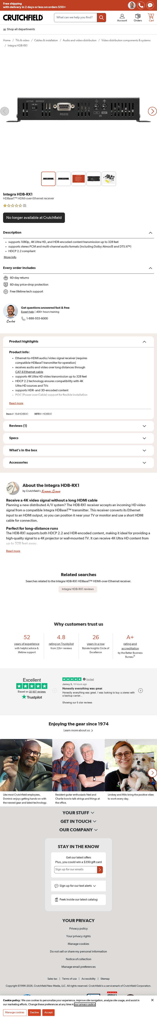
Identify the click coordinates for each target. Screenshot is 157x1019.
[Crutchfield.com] (23, 17)
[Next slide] (152, 111)
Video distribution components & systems (125, 40)
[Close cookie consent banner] (152, 1000)
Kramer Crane (50, 491)
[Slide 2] (63, 179)
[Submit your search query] (101, 17)
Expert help (27, 312)
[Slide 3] (78, 179)
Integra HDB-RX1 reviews (78, 589)
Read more (16, 403)
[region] (78, 772)
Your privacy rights (78, 936)
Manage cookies (78, 944)
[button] (152, 772)
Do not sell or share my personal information (78, 951)
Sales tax (52, 979)
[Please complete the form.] (100, 869)
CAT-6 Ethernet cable (29, 372)
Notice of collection (78, 959)
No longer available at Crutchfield (34, 218)
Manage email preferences (78, 967)
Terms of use (69, 979)
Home (7, 40)
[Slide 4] (94, 179)
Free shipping (34, 5)
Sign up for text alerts (76, 885)
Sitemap (105, 979)
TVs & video (22, 40)
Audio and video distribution (79, 40)
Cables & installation (46, 40)
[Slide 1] (48, 179)
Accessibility (89, 979)
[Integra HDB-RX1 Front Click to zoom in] (78, 111)
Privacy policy (78, 928)
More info (10, 257)
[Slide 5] (109, 179)
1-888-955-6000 (37, 318)
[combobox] (80, 17)
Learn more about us (77, 730)
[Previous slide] (4, 111)
